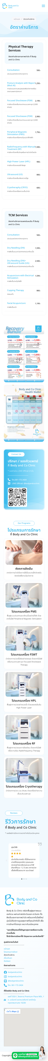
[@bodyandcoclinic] (14, 981)
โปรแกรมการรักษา (10, 952)
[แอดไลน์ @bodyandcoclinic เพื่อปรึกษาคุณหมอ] (29, 1052)
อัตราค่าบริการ (9, 955)
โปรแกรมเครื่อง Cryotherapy (24, 787)
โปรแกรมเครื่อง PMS (24, 612)
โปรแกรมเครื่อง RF (24, 744)
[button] (41, 860)
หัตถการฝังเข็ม (24, 569)
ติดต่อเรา (7, 961)
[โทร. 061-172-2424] (13, 985)
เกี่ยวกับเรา (8, 958)
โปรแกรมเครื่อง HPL (24, 701)
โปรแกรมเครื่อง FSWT (24, 655)
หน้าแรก (17, 19)
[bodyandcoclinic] (13, 972)
